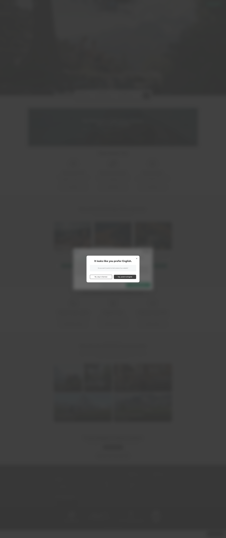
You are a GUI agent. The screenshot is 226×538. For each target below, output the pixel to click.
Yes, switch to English (125, 277)
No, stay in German (101, 277)
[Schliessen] (136, 258)
